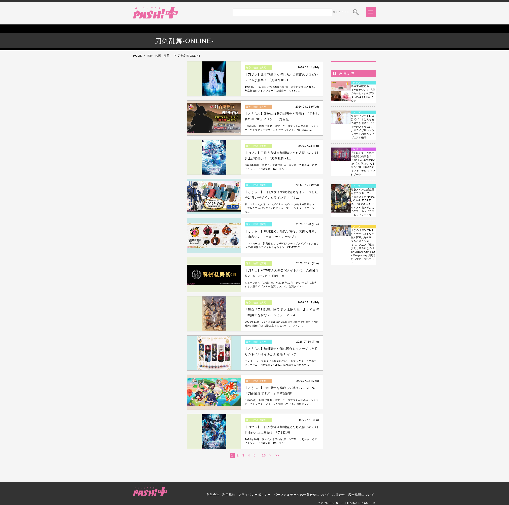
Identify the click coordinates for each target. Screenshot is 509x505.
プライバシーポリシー (254, 494)
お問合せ (338, 494)
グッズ (357, 82)
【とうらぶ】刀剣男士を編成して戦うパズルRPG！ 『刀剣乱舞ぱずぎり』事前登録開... (282, 390)
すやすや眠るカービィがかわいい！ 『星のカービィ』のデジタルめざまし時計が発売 (363, 93)
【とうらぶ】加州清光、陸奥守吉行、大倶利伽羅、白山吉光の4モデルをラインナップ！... (281, 234)
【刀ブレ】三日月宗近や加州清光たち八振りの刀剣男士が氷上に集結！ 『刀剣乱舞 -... (281, 429)
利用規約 (228, 494)
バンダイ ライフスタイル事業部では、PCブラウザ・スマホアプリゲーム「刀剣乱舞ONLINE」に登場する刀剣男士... (281, 363)
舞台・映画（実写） (159, 55)
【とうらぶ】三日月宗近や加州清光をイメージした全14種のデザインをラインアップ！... (281, 194)
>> (277, 455)
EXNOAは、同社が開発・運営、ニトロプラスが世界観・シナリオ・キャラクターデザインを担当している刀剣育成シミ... (282, 402)
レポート (358, 149)
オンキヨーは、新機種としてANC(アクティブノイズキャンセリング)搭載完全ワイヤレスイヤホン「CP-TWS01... (282, 245)
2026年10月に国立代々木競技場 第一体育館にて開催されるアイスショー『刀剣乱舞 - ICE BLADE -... (281, 167)
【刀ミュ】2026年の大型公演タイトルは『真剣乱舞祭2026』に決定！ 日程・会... (282, 273)
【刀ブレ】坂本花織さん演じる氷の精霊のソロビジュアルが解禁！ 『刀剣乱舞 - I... (281, 77)
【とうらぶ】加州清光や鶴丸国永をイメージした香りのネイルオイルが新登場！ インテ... (281, 351)
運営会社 (213, 494)
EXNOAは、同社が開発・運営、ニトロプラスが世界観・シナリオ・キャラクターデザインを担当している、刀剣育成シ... (282, 128)
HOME (137, 55)
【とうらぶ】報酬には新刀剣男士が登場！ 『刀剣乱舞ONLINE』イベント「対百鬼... (282, 116)
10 (264, 455)
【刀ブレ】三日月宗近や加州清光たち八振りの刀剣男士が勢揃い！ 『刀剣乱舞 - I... (281, 155)
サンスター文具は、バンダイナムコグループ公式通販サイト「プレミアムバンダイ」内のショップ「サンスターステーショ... (280, 208)
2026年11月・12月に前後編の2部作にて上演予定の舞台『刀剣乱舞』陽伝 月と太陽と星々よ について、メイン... (282, 323)
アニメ (357, 226)
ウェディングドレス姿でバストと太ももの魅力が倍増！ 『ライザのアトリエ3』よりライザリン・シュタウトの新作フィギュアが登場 (363, 126)
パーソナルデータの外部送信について (302, 494)
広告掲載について (361, 494)
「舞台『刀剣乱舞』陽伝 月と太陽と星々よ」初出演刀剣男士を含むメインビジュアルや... (282, 312)
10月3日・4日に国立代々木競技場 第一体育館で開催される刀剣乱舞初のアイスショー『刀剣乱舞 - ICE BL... (281, 88)
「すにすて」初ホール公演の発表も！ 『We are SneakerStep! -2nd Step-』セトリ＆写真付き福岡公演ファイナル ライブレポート (363, 163)
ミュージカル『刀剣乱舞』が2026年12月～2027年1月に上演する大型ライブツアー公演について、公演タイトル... (281, 284)
